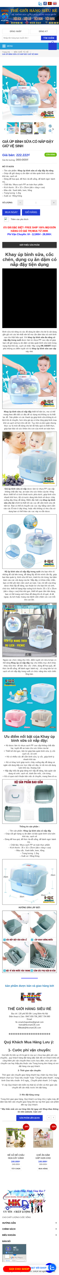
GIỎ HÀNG (31, 212)
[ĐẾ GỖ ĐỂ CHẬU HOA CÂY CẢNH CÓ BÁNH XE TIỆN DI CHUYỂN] (16, 1134)
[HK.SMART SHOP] (29, 26)
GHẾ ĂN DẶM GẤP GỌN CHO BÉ (43, 1158)
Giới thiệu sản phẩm (29, 245)
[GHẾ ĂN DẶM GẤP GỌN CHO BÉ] (43, 1134)
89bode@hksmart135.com (29, 1028)
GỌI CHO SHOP (19, 1268)
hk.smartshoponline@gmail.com (29, 1022)
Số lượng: (7, 203)
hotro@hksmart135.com (29, 1025)
